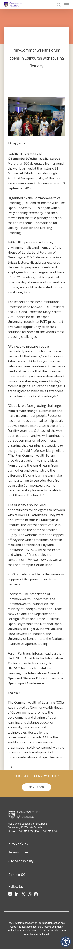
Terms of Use (18, 852)
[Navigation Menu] (66, 5)
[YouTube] (36, 894)
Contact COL (17, 875)
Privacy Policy (18, 843)
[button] (36, 787)
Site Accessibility (20, 861)
